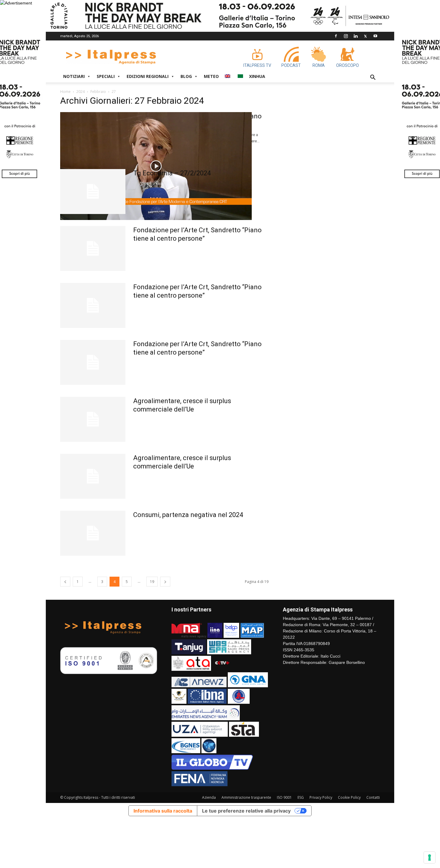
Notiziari (74, 76)
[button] (372, 78)
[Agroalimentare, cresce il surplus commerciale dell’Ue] (92, 419)
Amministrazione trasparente (246, 797)
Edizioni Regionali (148, 76)
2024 (80, 91)
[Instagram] (345, 36)
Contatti (373, 797)
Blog (186, 76)
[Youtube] (375, 36)
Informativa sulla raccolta (162, 811)
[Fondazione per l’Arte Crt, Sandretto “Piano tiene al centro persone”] (156, 166)
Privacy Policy (320, 797)
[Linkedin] (355, 36)
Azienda (209, 797)
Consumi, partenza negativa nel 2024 (188, 515)
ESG (301, 797)
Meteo (211, 76)
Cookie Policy (349, 797)
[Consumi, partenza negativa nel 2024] (92, 533)
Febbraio (98, 91)
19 (152, 581)
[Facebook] (335, 36)
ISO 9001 (284, 797)
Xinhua (257, 76)
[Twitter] (365, 36)
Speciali (106, 76)
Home (65, 91)
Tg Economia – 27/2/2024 (172, 173)
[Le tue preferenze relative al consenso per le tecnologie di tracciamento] (429, 857)
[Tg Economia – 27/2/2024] (92, 191)
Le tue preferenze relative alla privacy (246, 811)
